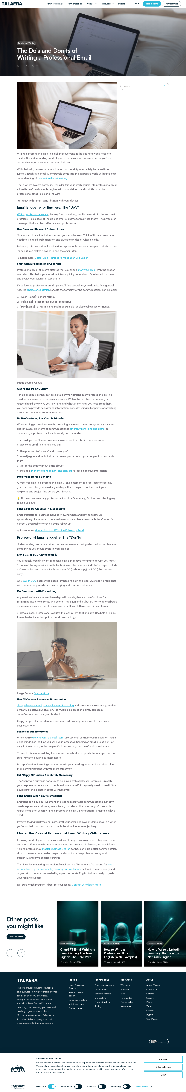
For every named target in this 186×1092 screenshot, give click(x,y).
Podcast (125, 989)
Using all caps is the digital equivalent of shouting (45, 705)
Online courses (76, 1008)
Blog (123, 993)
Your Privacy (152, 1018)
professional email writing (52, 178)
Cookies (150, 1010)
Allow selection (163, 1067)
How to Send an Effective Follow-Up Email (59, 530)
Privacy (149, 1002)
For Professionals (55, 3)
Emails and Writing (26, 43)
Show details (142, 1086)
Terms (149, 1006)
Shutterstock (41, 693)
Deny (163, 1075)
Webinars (125, 985)
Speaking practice (78, 999)
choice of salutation (38, 289)
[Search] (164, 86)
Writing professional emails (32, 214)
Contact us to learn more (86, 884)
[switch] (78, 1086)
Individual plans (76, 1004)
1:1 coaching (100, 997)
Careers (150, 993)
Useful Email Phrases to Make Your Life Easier (61, 257)
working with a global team (47, 737)
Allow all (163, 1059)
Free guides (126, 997)
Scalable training (103, 993)
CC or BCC (29, 580)
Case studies (101, 989)
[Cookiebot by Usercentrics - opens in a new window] (18, 1087)
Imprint (149, 1014)
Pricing (121, 3)
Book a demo (152, 3)
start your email (87, 269)
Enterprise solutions (104, 985)
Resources (106, 3)
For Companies (75, 3)
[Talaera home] (12, 3)
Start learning (171, 3)
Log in (136, 3)
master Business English (56, 848)
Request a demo (103, 1002)
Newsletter (126, 1006)
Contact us (151, 989)
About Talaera (153, 985)
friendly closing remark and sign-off (51, 470)
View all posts (16, 936)
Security (150, 997)
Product (90, 3)
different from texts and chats (87, 428)
